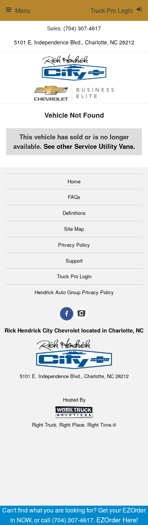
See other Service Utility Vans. (89, 146)
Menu (22, 10)
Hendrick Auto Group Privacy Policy (74, 292)
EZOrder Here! (117, 519)
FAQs (74, 196)
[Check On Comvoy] (81, 313)
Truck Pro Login (74, 276)
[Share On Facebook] (66, 313)
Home (74, 181)
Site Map (74, 228)
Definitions (74, 212)
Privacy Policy (74, 244)
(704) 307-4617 (82, 28)
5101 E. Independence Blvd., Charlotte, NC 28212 (74, 42)
